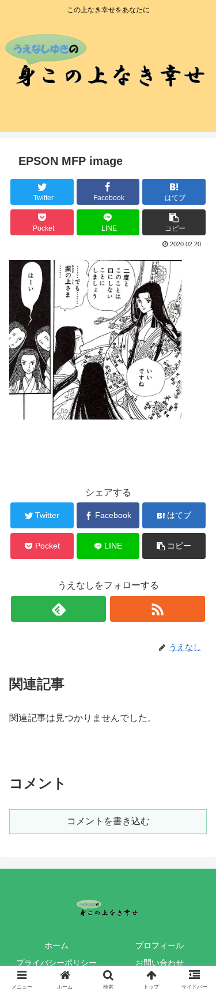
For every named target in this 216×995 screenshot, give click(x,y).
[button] (193, 934)
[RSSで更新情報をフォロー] (157, 609)
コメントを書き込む (108, 821)
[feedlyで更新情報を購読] (58, 609)
